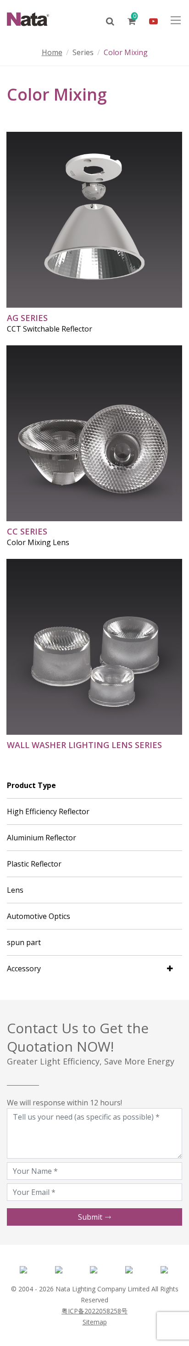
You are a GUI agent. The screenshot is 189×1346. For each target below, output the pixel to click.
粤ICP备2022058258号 (94, 1311)
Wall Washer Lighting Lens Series (84, 744)
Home (52, 52)
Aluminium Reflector (41, 838)
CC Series (27, 531)
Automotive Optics (38, 916)
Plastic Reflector (34, 864)
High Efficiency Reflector (48, 811)
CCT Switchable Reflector (49, 329)
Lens (15, 890)
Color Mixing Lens (38, 542)
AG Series (27, 317)
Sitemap (95, 1322)
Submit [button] (91, 1217)
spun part (24, 942)
